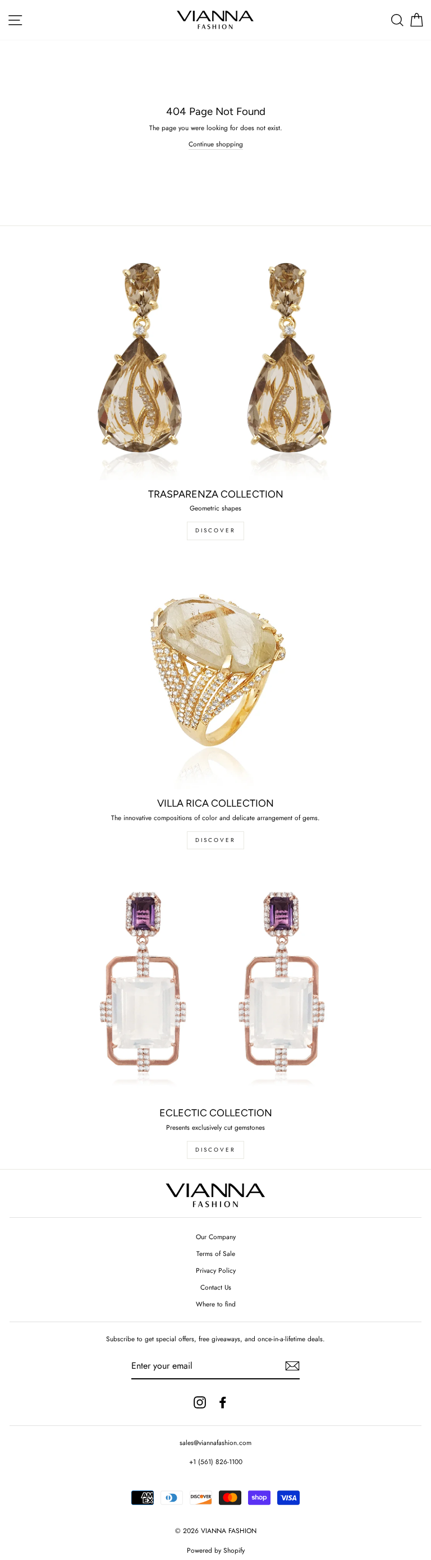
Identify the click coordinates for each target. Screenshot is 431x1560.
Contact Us (215, 1287)
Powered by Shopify (216, 1550)
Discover (215, 840)
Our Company (216, 1236)
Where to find (216, 1304)
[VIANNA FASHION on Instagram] (200, 1402)
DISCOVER (215, 530)
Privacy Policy (216, 1270)
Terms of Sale (215, 1253)
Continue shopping (216, 144)
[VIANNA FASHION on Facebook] (223, 1402)
